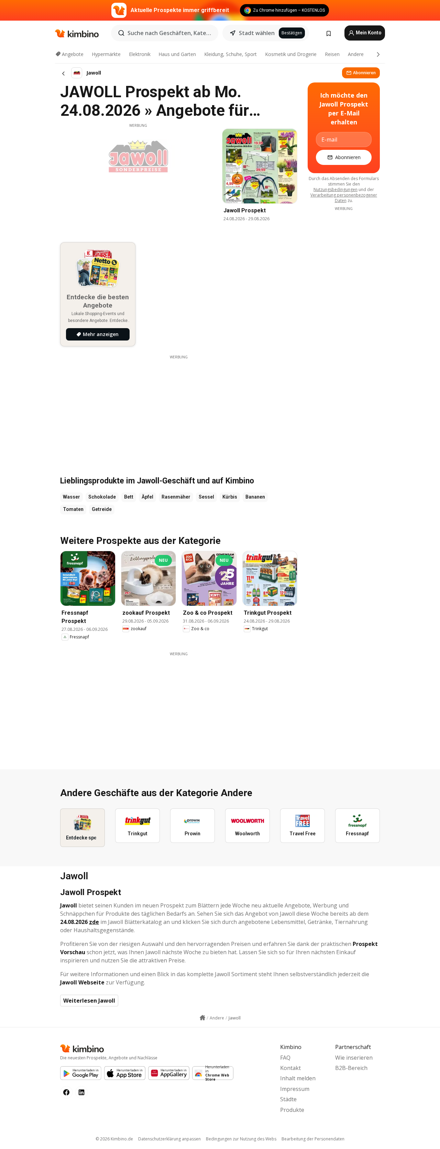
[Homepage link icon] (202, 1017)
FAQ (285, 1057)
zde (94, 922)
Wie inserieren (354, 1057)
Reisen (332, 54)
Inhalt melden (298, 1078)
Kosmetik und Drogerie (291, 54)
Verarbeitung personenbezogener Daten (343, 197)
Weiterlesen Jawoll (89, 1000)
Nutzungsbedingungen (336, 189)
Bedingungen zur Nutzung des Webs (241, 1139)
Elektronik (140, 54)
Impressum (294, 1089)
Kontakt (290, 1068)
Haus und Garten (177, 54)
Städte (288, 1099)
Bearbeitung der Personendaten (313, 1139)
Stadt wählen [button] (257, 33)
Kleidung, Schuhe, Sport (230, 54)
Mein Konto (368, 32)
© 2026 (114, 1139)
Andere (356, 54)
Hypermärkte (106, 54)
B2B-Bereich (351, 1068)
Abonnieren (364, 73)
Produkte (292, 1110)
